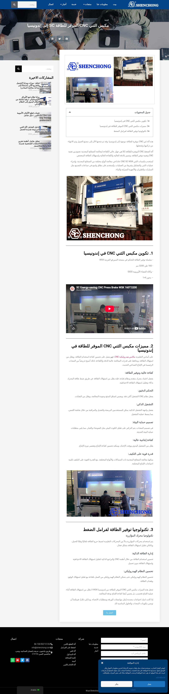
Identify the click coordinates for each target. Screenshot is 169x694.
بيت (114, 4)
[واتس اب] (13, 660)
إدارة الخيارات (160, 677)
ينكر (116, 684)
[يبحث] (14, 4)
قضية (106, 20)
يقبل (149, 684)
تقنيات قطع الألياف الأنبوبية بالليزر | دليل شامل (28, 114)
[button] (102, 663)
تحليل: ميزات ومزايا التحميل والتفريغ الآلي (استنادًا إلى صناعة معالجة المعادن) (28, 85)
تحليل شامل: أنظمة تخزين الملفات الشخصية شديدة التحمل (29, 143)
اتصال (50, 4)
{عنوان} (133, 689)
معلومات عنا (102, 4)
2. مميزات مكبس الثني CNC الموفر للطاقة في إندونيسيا (124, 126)
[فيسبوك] (27, 660)
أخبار (64, 4)
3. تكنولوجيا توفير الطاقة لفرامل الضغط (131, 131)
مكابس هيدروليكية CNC (125, 357)
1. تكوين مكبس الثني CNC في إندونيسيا (131, 121)
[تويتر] (22, 660)
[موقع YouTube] (17, 660)
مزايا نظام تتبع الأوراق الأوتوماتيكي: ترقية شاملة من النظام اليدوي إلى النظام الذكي (28, 100)
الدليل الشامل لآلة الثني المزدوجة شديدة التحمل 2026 (30, 129)
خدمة (74, 4)
